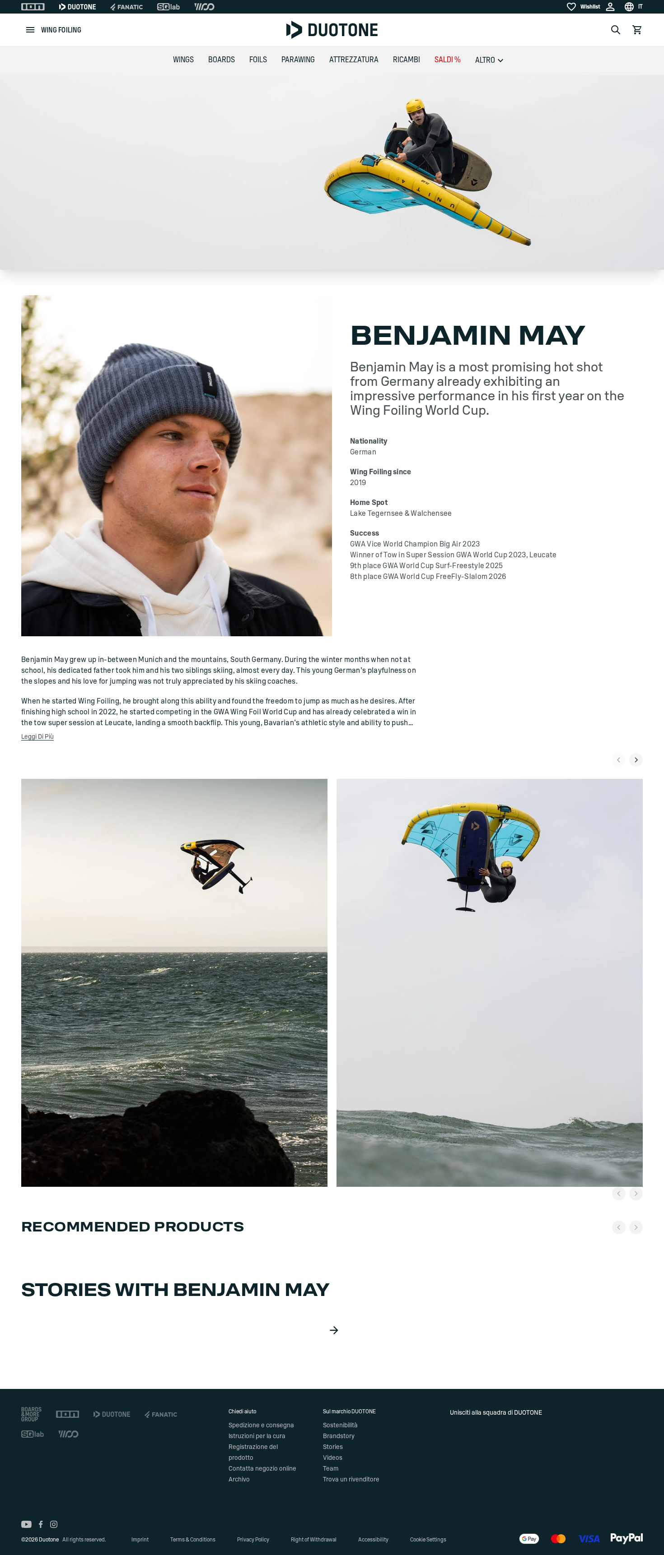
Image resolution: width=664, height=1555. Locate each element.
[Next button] (636, 1193)
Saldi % (448, 60)
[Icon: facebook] (41, 1524)
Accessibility (373, 1539)
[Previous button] (619, 1193)
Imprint (140, 1539)
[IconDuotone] (77, 7)
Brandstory (339, 1436)
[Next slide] (636, 760)
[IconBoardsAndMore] (31, 1414)
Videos (332, 1458)
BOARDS (221, 60)
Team (330, 1469)
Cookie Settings (428, 1539)
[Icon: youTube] (26, 1524)
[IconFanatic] (126, 7)
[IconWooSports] (204, 7)
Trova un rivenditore (351, 1479)
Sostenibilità (340, 1425)
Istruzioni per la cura (257, 1436)
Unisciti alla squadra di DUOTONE (496, 1413)
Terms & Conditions (192, 1539)
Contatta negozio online (262, 1469)
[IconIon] (33, 7)
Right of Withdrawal (314, 1539)
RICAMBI (406, 60)
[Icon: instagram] (53, 1524)
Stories (333, 1447)
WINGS (183, 60)
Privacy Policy (253, 1539)
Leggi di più (37, 737)
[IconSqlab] (168, 7)
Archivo (239, 1479)
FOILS (258, 60)
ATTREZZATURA (354, 60)
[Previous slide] (619, 760)
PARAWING (298, 60)
